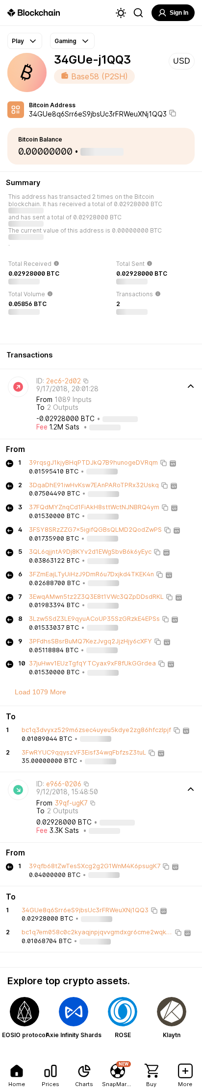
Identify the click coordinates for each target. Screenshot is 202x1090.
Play (18, 41)
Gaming (65, 41)
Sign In (179, 12)
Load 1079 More (40, 692)
